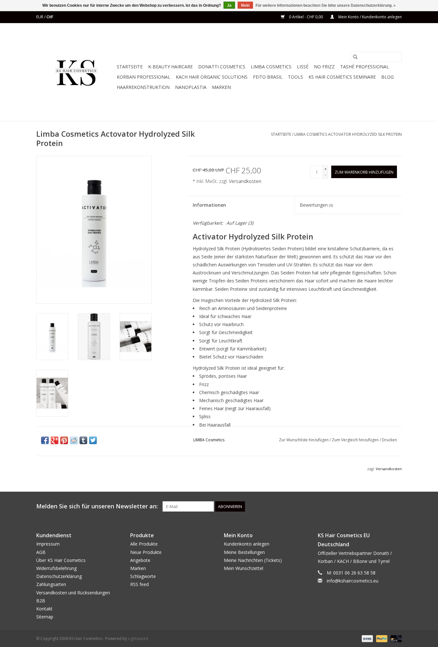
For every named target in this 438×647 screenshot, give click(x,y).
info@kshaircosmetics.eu (352, 581)
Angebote (140, 560)
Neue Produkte (146, 552)
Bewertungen (316, 205)
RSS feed (139, 584)
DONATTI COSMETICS (221, 67)
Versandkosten (245, 181)
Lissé (302, 67)
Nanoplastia (190, 87)
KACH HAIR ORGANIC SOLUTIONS (212, 77)
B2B (40, 601)
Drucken (389, 440)
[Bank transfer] (366, 638)
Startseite (130, 67)
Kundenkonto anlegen (246, 544)
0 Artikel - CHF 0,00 (306, 17)
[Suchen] (355, 57)
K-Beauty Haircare (170, 67)
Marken (221, 87)
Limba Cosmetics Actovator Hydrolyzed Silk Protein (348, 134)
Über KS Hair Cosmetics (61, 560)
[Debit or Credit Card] (395, 638)
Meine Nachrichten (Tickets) (253, 560)
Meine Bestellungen (244, 552)
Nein (245, 5)
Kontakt (44, 609)
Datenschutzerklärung (59, 576)
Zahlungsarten (51, 584)
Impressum (48, 544)
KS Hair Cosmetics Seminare (342, 77)
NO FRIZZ (324, 67)
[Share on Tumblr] (83, 440)
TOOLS (295, 77)
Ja (229, 5)
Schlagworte (143, 576)
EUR (40, 17)
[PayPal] (381, 638)
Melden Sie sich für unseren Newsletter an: (97, 506)
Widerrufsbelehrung (56, 568)
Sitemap (44, 617)
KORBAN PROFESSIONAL (143, 77)
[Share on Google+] (54, 440)
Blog (387, 77)
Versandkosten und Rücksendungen (73, 593)
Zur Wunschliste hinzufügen (304, 440)
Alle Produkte (144, 544)
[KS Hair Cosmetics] (75, 72)
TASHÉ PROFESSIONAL (364, 67)
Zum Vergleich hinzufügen (356, 440)
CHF (49, 17)
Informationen (209, 205)
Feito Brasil (267, 77)
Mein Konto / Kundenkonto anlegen (369, 17)
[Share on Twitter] (93, 440)
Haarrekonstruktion (143, 87)
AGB (41, 552)
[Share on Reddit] (74, 440)
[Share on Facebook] (45, 440)
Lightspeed (138, 638)
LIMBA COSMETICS (271, 67)
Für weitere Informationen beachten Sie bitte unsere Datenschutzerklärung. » (326, 5)
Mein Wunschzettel (243, 568)
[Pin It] (64, 440)
